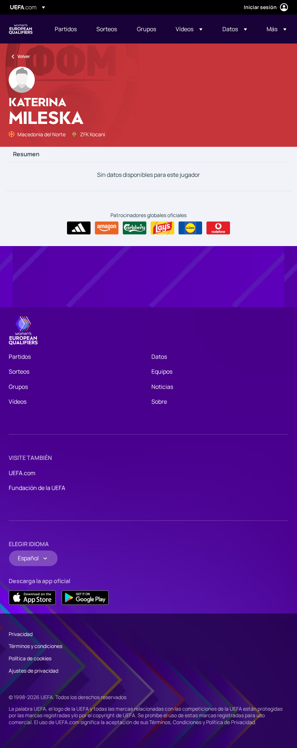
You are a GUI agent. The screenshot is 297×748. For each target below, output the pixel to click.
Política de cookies (30, 658)
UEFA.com (22, 473)
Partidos (20, 357)
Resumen (26, 154)
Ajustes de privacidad (33, 670)
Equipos (161, 371)
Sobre (159, 402)
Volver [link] (23, 56)
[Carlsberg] (134, 227)
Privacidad (21, 634)
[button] (189, 29)
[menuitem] (66, 29)
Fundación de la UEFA (37, 488)
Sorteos (19, 371)
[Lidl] (190, 227)
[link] (65, 29)
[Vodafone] (218, 227)
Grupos (18, 387)
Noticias (162, 387)
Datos (159, 357)
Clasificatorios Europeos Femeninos (21, 29)
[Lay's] (162, 227)
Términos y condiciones (35, 646)
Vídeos (17, 402)
